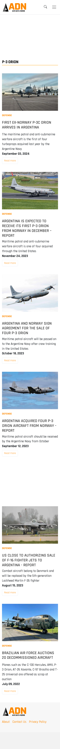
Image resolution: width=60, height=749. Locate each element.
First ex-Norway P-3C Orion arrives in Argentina (26, 125)
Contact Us (19, 722)
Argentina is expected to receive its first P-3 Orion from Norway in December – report (27, 228)
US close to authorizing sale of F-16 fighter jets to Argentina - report (28, 560)
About (6, 722)
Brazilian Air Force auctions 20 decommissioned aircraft (28, 655)
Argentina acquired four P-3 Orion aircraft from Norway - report (29, 426)
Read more (10, 160)
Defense (7, 115)
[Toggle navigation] (54, 7)
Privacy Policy (37, 722)
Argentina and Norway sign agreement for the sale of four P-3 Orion (27, 328)
